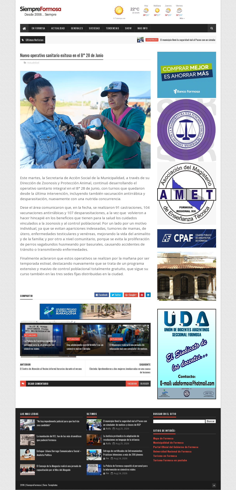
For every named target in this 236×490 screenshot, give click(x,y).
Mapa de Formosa (163, 438)
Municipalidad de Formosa (168, 442)
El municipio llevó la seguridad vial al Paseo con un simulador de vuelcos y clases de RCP (188, 40)
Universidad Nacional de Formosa (172, 451)
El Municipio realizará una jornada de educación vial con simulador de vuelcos (128, 346)
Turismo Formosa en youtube (170, 460)
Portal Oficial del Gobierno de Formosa (175, 447)
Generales (77, 28)
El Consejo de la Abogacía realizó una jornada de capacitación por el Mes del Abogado (59, 468)
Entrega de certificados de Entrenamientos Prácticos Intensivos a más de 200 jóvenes (123, 452)
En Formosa (38, 28)
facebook (132, 383)
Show (128, 28)
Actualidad (58, 28)
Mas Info (143, 28)
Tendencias (112, 28)
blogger (144, 383)
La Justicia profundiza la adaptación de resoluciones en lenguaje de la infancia (121, 437)
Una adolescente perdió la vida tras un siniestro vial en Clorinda (85, 346)
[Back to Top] (214, 485)
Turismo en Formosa (165, 456)
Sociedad (94, 28)
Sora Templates (50, 485)
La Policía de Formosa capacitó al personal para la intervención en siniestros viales (40, 344)
